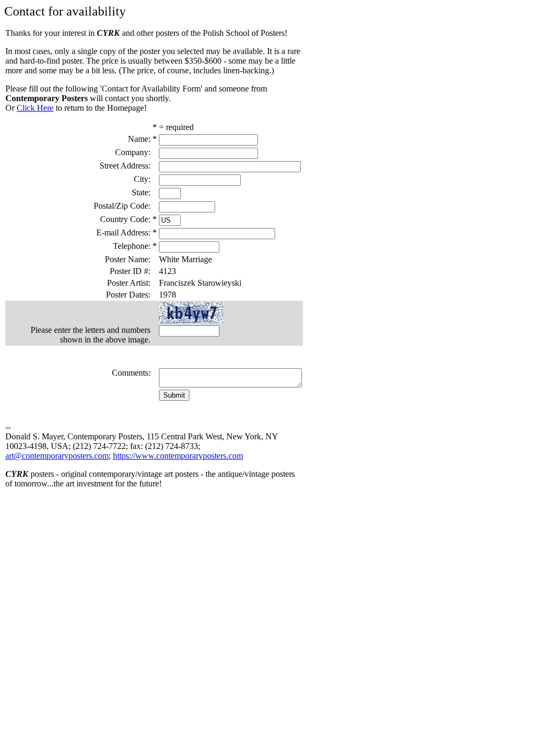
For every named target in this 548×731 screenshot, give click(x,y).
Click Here (35, 107)
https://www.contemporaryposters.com (178, 455)
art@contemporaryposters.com (57, 455)
